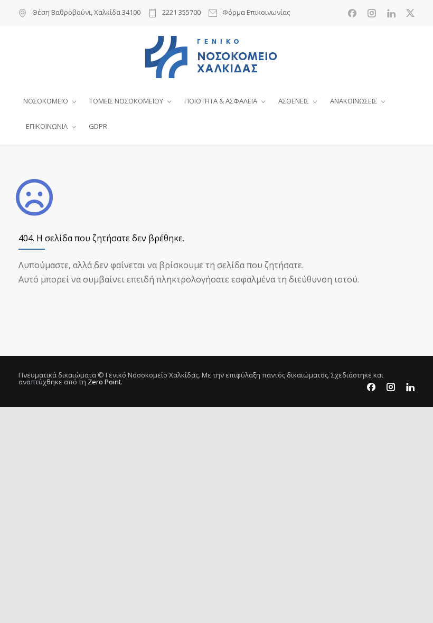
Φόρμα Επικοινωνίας (256, 13)
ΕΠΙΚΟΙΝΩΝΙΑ (47, 126)
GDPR (98, 126)
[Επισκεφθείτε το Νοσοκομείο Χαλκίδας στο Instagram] (371, 13)
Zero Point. (105, 381)
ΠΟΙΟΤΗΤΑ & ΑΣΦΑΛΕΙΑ (220, 101)
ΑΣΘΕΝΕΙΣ (293, 101)
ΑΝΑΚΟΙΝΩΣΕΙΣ (353, 101)
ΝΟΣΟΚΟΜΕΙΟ (45, 101)
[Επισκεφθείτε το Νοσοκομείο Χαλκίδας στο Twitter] (410, 13)
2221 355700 (181, 13)
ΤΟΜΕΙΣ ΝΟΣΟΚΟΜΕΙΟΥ (126, 101)
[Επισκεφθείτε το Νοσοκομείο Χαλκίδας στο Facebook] (352, 13)
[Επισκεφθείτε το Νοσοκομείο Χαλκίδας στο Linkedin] (391, 13)
